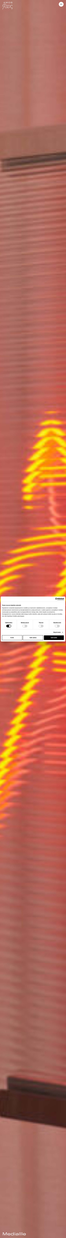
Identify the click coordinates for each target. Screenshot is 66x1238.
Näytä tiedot (57, 632)
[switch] (24, 626)
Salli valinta (33, 637)
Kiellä (12, 637)
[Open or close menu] (61, 4)
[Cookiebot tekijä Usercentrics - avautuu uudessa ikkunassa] (56, 599)
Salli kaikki (54, 637)
